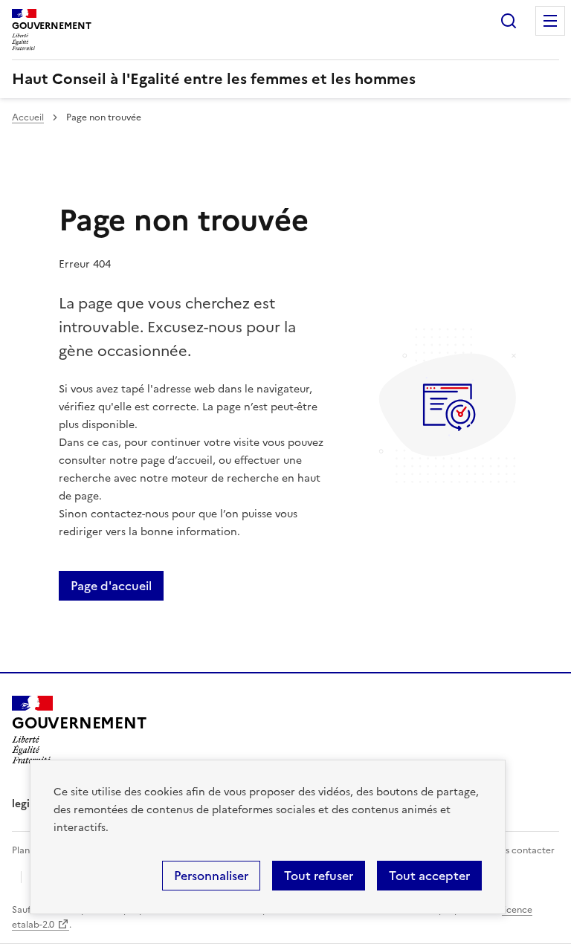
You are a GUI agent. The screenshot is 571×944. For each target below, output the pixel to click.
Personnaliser (211, 876)
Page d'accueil (111, 586)
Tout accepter (429, 876)
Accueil (28, 117)
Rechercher (508, 21)
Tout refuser (318, 876)
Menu (550, 21)
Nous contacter (521, 850)
